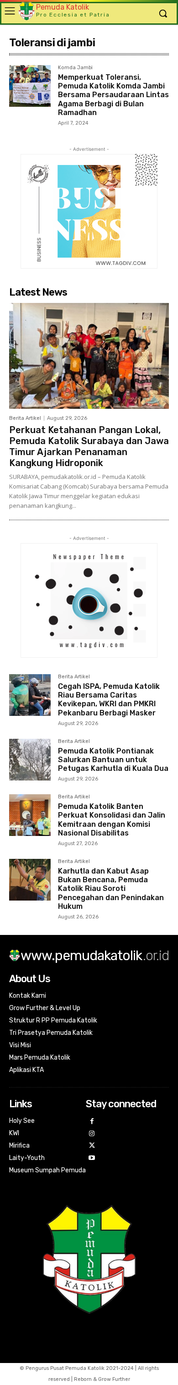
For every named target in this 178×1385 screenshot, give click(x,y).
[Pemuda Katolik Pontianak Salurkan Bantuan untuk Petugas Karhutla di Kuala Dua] (30, 759)
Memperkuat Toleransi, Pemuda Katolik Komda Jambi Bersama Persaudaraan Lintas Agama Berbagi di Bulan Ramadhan (113, 95)
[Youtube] (92, 1158)
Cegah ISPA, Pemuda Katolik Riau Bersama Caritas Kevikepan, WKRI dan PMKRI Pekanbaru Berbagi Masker (109, 699)
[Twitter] (92, 1146)
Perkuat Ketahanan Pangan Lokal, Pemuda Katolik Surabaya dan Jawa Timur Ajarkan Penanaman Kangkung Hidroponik (89, 446)
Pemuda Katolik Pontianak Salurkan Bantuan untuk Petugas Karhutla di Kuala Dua (113, 760)
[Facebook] (92, 1122)
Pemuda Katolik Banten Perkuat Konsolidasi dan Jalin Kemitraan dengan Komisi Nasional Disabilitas (111, 819)
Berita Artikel (25, 418)
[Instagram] (92, 1134)
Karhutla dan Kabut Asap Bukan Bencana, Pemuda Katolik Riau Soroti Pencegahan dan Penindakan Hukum (111, 889)
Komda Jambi (75, 68)
